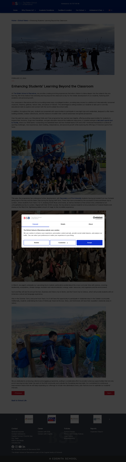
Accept (89, 242)
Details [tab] (63, 224)
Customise (61, 242)
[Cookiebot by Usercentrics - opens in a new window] (94, 218)
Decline (36, 242)
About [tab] (91, 224)
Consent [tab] (35, 224)
